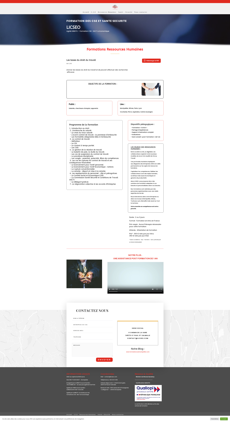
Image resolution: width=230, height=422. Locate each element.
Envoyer (104, 360)
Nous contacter (140, 12)
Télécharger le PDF (152, 61)
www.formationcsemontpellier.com (137, 352)
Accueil (86, 12)
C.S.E (93, 12)
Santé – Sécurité (125, 12)
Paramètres (214, 419)
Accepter (224, 419)
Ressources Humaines (107, 12)
